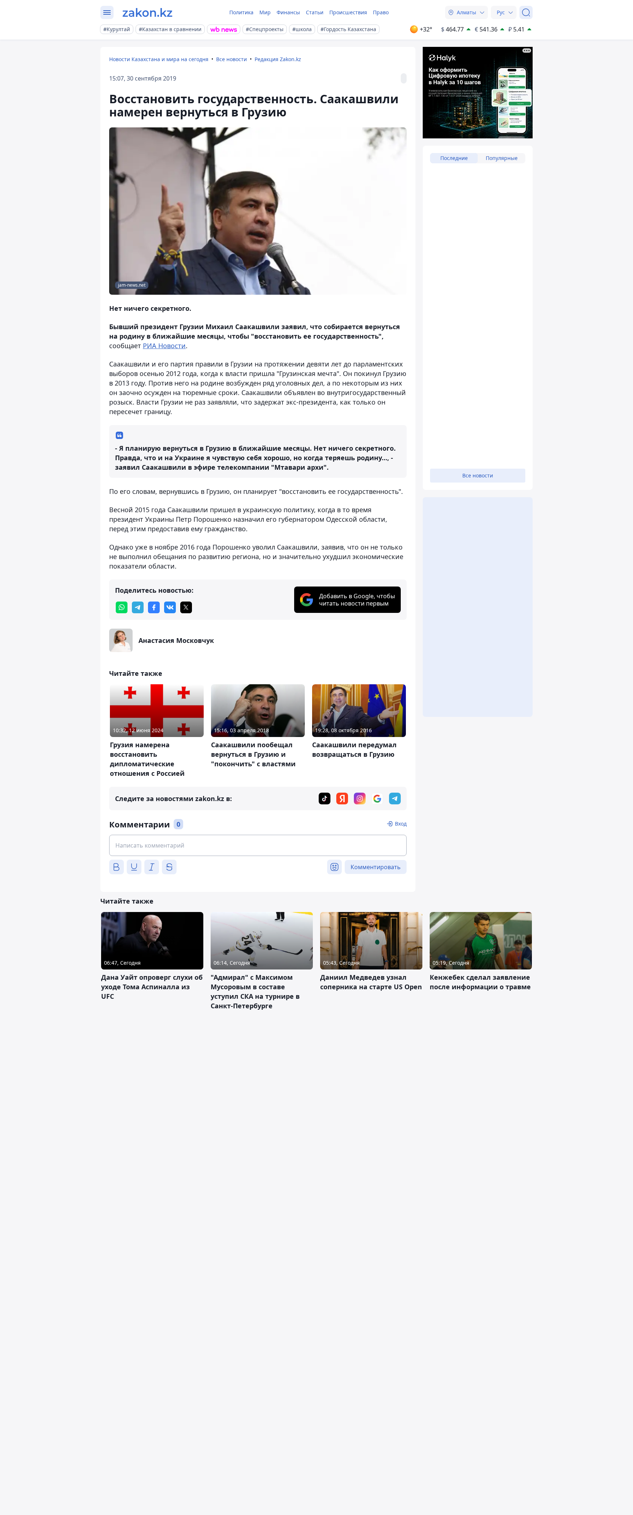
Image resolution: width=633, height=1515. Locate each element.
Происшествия (348, 12)
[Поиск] (526, 12)
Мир (265, 12)
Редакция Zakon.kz (278, 59)
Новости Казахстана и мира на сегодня (158, 59)
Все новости (231, 59)
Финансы (288, 12)
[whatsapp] (121, 607)
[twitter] (186, 607)
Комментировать (376, 867)
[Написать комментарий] (258, 845)
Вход (401, 823)
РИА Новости (164, 345)
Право (381, 12)
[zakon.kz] (147, 12)
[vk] (170, 607)
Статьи (314, 12)
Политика (241, 12)
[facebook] (153, 607)
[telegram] (137, 607)
